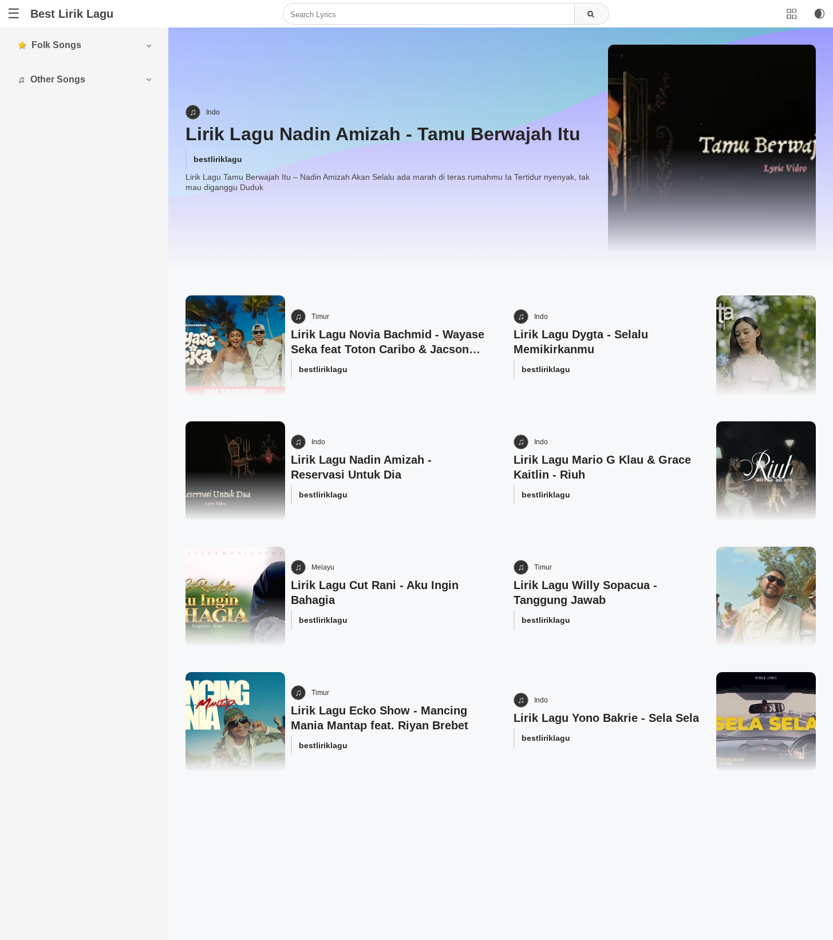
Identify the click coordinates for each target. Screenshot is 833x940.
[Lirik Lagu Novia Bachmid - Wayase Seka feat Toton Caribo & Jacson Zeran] (235, 345)
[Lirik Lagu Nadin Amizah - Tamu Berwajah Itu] (712, 148)
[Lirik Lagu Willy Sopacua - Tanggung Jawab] (766, 596)
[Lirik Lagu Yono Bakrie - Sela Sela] (766, 722)
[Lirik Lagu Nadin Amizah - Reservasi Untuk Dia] (235, 471)
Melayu (322, 567)
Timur (320, 317)
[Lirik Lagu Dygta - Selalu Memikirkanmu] (766, 345)
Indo (213, 112)
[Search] (591, 14)
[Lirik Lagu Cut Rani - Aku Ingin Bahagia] (235, 596)
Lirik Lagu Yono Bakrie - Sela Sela (606, 718)
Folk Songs (56, 45)
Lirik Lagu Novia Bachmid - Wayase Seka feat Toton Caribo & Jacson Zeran (387, 349)
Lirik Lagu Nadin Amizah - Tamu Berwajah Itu (383, 134)
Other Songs (57, 79)
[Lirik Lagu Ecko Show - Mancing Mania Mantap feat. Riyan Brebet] (235, 722)
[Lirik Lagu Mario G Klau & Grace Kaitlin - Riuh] (766, 471)
